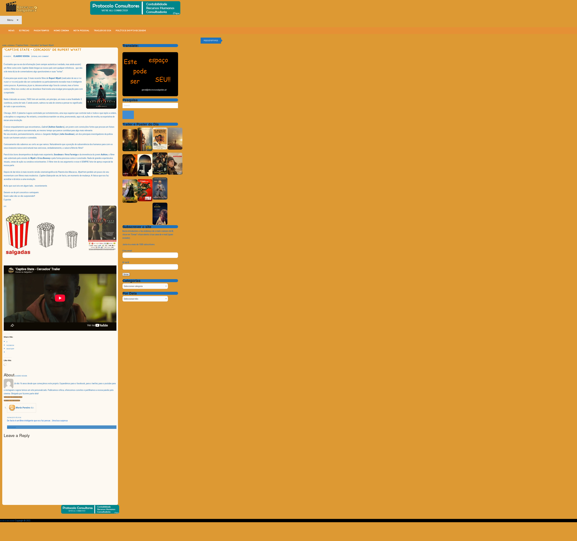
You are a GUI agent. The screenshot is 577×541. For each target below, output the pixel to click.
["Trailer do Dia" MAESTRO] (160, 213)
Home (4, 45)
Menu (10, 20)
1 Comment (45, 56)
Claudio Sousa (21, 56)
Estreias (11, 45)
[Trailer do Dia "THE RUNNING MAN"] (144, 190)
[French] (132, 49)
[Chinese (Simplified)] (124, 49)
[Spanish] (136, 49)
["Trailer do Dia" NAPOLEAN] (175, 163)
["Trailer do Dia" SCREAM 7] (129, 165)
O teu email (127, 251)
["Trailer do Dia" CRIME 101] (144, 165)
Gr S (39, 56)
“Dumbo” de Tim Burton (12, 400)
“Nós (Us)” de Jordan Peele (13, 397)
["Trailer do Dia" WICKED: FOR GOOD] (129, 191)
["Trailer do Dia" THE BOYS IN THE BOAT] (175, 138)
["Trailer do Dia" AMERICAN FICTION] (160, 188)
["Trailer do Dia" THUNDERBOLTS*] (160, 163)
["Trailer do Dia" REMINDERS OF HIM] (144, 139)
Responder (11, 427)
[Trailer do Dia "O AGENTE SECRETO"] (160, 138)
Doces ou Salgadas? (7, 521)
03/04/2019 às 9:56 (14, 417)
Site (5, 206)
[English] (128, 49)
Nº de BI (125, 262)
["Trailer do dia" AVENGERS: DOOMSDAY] (129, 140)
